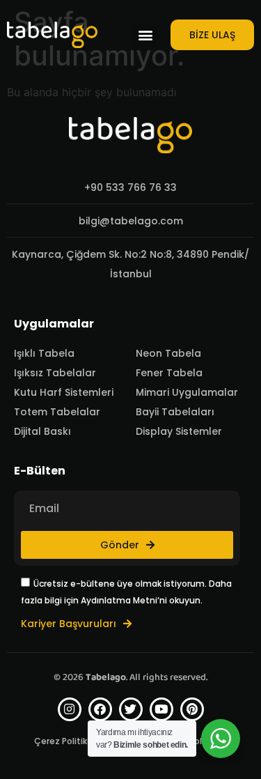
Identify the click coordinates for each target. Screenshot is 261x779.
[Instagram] (69, 709)
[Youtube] (161, 709)
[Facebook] (100, 709)
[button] (145, 35)
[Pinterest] (192, 709)
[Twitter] (131, 709)
